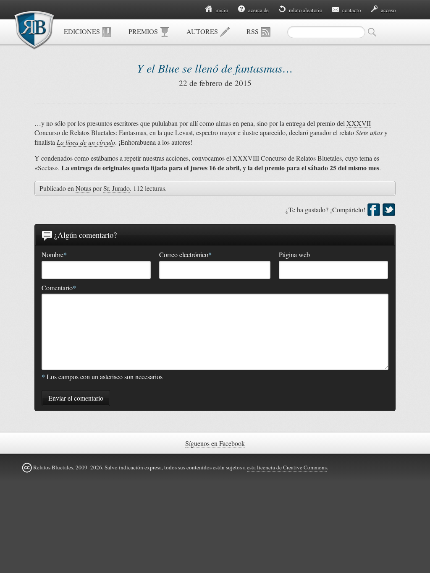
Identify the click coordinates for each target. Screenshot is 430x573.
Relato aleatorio (305, 10)
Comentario (59, 287)
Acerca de (258, 10)
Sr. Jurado (116, 188)
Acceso (388, 10)
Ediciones (83, 31)
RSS (253, 31)
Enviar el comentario (75, 397)
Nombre (54, 254)
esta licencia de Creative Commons (287, 467)
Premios (144, 31)
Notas (83, 188)
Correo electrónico (185, 254)
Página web (294, 254)
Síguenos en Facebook (215, 443)
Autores (203, 31)
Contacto (351, 10)
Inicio (221, 10)
